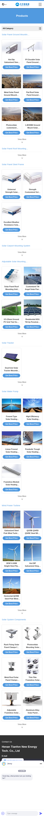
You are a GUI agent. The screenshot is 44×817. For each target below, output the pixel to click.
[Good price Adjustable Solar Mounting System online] (22, 336)
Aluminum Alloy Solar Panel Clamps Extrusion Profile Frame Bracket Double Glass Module (32, 711)
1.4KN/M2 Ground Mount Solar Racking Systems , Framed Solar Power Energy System (32, 126)
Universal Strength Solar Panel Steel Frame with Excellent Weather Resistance (11, 191)
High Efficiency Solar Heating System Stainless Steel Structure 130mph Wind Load (32, 418)
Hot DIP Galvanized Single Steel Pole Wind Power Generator (32, 564)
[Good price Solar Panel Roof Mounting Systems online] (22, 158)
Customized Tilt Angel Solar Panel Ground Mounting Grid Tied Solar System (32, 288)
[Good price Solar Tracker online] (22, 385)
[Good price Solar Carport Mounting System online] (22, 255)
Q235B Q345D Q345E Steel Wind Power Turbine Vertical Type (32, 532)
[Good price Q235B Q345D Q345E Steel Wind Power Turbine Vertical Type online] (32, 519)
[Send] (41, 813)
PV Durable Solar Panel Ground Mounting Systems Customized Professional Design (32, 61)
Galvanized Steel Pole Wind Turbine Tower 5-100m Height (11, 532)
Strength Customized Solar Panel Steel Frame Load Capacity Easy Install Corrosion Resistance (32, 191)
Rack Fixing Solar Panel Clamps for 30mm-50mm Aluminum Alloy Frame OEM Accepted (11, 646)
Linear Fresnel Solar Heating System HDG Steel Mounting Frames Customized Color (11, 450)
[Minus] (40, 763)
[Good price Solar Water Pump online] (22, 499)
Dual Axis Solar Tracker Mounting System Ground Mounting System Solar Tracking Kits (11, 369)
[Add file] (3, 813)
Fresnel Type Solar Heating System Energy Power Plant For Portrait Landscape (11, 418)
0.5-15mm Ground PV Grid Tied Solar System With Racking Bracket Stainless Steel (11, 320)
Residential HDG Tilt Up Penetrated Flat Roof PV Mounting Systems (32, 320)
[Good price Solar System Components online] (22, 727)
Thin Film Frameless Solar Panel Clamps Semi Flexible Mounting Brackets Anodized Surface (32, 678)
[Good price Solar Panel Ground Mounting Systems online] (22, 142)
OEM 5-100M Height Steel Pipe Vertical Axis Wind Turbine (11, 564)
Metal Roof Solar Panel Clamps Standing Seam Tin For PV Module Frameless (11, 678)
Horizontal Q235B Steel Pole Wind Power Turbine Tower (11, 597)
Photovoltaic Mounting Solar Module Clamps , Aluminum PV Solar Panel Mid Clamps (32, 646)
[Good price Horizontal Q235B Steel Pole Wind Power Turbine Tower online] (11, 585)
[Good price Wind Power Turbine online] (22, 613)
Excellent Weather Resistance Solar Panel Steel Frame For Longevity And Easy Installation (11, 223)
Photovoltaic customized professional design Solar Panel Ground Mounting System (11, 126)
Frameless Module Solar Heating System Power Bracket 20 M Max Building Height (11, 483)
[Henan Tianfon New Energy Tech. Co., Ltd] (22, 4)
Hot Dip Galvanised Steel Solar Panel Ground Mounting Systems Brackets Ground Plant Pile (11, 61)
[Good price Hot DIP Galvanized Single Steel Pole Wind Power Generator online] (32, 552)
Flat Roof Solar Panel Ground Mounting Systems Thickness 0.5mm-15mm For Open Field (32, 93)
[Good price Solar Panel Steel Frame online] (22, 239)
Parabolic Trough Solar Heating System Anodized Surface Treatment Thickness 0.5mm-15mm (32, 450)
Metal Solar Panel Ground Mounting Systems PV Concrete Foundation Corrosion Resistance (11, 93)
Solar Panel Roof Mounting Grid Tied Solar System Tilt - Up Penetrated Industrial (11, 288)
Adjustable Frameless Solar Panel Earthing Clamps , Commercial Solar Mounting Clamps (11, 711)
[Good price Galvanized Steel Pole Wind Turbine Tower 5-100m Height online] (11, 519)
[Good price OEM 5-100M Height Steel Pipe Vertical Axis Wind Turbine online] (11, 552)
